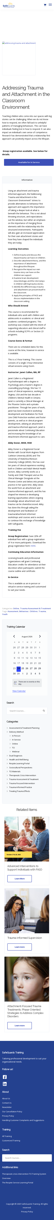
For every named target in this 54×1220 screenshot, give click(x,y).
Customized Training (11, 1140)
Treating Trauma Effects (19, 791)
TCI (13, 747)
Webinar (16, 751)
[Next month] (40, 636)
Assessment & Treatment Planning (24, 728)
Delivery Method (16, 732)
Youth (4, 614)
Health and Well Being (18, 759)
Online (16, 608)
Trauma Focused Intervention (22, 783)
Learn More (20, 879)
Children (34, 611)
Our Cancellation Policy (12, 1111)
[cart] (45, 5)
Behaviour (24, 611)
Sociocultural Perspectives (20, 767)
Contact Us (7, 1103)
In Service (16, 739)
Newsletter (7, 1107)
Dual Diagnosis (15, 755)
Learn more (20, 947)
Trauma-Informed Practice (20, 787)
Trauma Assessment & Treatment (35, 608)
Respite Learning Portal (19, 763)
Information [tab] (27, 180)
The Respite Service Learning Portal (17, 1182)
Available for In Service (29, 162)
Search (43, 710)
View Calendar (19, 690)
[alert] (27, 683)
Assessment (13, 611)
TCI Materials (14, 771)
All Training (7, 1136)
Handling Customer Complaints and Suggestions (23, 1120)
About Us (6, 1098)
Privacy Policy (8, 1116)
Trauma (42, 611)
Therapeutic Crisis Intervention (22, 775)
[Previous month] (14, 636)
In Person (16, 735)
